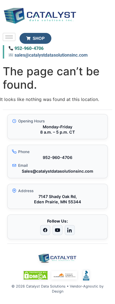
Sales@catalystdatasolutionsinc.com (57, 171)
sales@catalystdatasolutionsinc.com (51, 55)
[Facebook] (45, 230)
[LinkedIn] (70, 230)
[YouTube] (57, 230)
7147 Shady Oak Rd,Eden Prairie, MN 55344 (57, 199)
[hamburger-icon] (9, 37)
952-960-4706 (29, 48)
